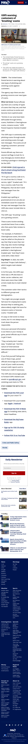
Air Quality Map (5, 597)
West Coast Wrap (5, 579)
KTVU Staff (15, 685)
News (3, 562)
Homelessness (5, 626)
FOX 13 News (11, 24)
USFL (14, 618)
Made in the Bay (17, 635)
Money (3, 665)
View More (22, 489)
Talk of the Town (17, 642)
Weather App (4, 604)
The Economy (4, 669)
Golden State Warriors (16, 597)
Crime (2, 568)
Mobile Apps (16, 699)
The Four (15, 628)
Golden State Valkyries (16, 604)
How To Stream (17, 683)
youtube (9, 725)
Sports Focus (16, 640)
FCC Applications (17, 709)
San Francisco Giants (16, 601)
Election (3, 584)
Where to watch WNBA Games (5, 712)
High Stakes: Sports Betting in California (17, 632)
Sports (15, 588)
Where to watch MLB (5, 692)
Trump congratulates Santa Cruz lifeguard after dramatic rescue (18, 518)
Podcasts (3, 577)
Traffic (14, 566)
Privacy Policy (15, 480)
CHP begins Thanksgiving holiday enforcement (9, 498)
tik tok (18, 725)
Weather (4, 588)
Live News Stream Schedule (17, 696)
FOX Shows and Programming (17, 691)
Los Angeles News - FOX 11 (16, 669)
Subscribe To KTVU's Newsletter (16, 702)
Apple (10, 403)
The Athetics (16, 610)
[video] (23, 493)
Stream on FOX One (5, 682)
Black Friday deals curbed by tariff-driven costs (8, 505)
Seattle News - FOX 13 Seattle (16, 676)
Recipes (15, 569)
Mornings (16, 562)
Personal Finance (5, 667)
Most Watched (6, 489)
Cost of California (5, 628)
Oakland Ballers (17, 609)
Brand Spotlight (17, 660)
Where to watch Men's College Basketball (5, 704)
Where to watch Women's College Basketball (5, 709)
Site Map (15, 705)
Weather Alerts (5, 590)
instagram (15, 725)
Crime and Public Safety (20, 24)
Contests (15, 568)
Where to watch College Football (5, 688)
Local (2, 564)
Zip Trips (15, 564)
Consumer (3, 575)
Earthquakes (4, 601)
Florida (4, 448)
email (6, 725)
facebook (12, 725)
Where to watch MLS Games (5, 716)
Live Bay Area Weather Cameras (4, 594)
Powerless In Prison (4, 630)
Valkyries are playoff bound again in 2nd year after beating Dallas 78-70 (18, 549)
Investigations (6, 622)
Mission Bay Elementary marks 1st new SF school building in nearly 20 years (18, 525)
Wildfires (3, 571)
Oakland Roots (16, 607)
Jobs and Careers (17, 687)
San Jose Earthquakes (16, 615)
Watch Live (20, 2)
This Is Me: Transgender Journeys (16, 645)
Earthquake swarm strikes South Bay (9, 492)
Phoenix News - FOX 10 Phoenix (17, 672)
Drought (3, 569)
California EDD (5, 624)
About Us (16, 681)
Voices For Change (15, 654)
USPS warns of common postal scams (11, 44)
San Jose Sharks (17, 612)
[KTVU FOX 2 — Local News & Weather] (5, 2)
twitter (21, 725)
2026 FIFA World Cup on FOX (17, 591)
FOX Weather (4, 606)
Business (3, 573)
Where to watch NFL (5, 685)
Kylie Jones (5, 24)
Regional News (16, 666)
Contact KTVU (16, 688)
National (3, 566)
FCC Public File (16, 707)
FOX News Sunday (4, 581)
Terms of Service (15, 482)
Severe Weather (5, 602)
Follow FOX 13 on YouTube (14, 435)
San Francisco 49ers (16, 594)
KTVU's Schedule (17, 694)
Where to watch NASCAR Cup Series (5, 696)
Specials (15, 622)
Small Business (5, 670)
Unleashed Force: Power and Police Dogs (5, 634)
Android (17, 403)
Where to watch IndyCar (5, 700)
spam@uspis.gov (15, 379)
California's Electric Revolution (15, 625)
